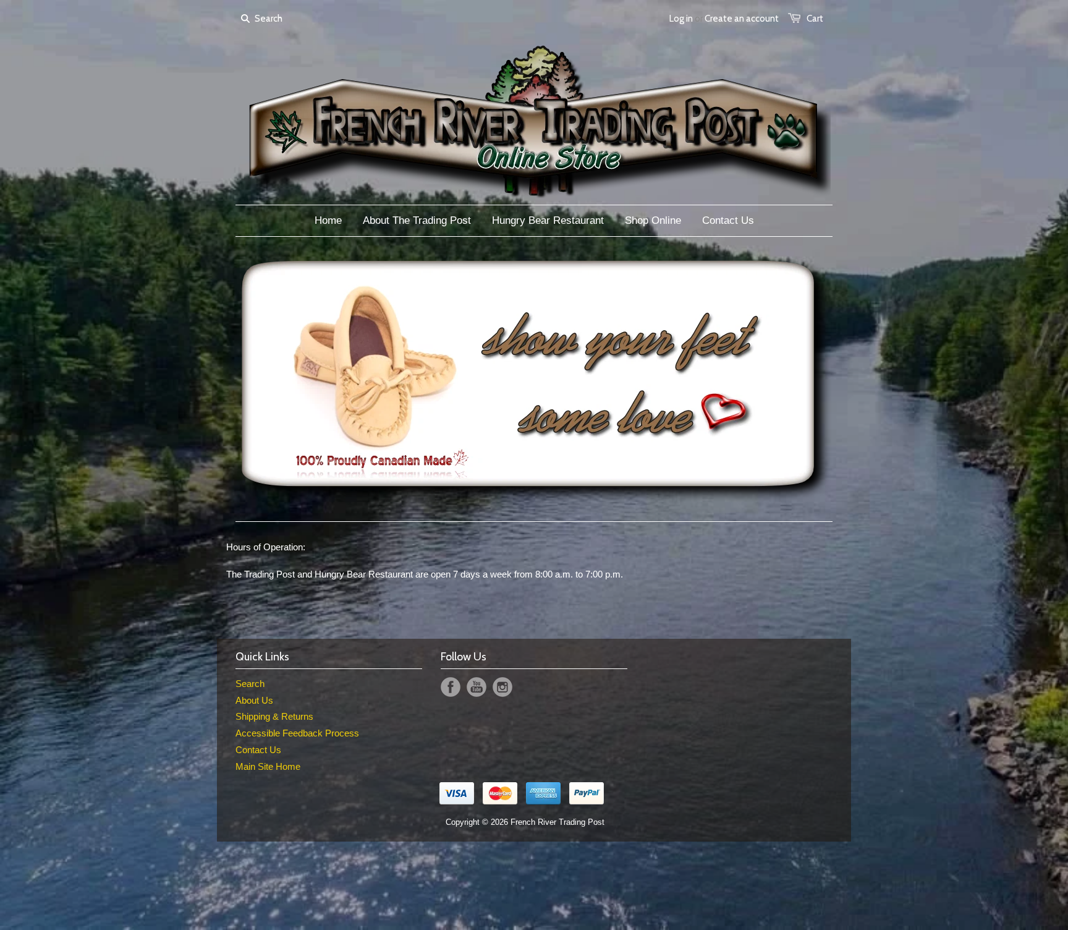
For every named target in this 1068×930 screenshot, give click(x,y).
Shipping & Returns (274, 716)
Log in (681, 18)
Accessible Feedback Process (297, 733)
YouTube (476, 687)
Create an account (742, 18)
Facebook (450, 687)
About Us (254, 700)
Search (250, 683)
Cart (815, 18)
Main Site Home (267, 766)
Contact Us (258, 749)
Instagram (502, 687)
